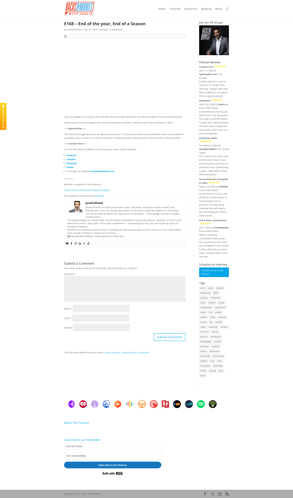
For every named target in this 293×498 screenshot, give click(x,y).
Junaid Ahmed (74, 29)
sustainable (205, 365)
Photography (205, 341)
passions (204, 336)
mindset (223, 327)
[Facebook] (71, 243)
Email (68, 318)
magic (203, 327)
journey (203, 322)
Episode (103, 29)
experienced (220, 307)
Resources (191, 9)
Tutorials (175, 9)
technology (217, 365)
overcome (204, 331)
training (212, 370)
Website (68, 327)
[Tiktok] (88, 243)
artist (202, 288)
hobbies (203, 317)
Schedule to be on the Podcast (212, 272)
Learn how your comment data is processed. (127, 352)
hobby (212, 317)
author (210, 288)
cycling (221, 302)
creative (211, 302)
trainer (203, 370)
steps (219, 361)
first (210, 312)
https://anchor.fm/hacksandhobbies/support (87, 190)
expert (203, 312)
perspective (216, 336)
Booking (206, 9)
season (203, 351)
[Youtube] (67, 243)
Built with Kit (113, 473)
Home (162, 9)
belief (215, 293)
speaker (203, 361)
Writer (203, 375)
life (211, 322)
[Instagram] (75, 243)
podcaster (204, 346)
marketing (213, 327)
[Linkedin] (80, 243)
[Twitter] (84, 243)
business (204, 297)
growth (218, 312)
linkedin (218, 322)
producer (216, 346)
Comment (70, 274)
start (212, 361)
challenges (215, 297)
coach (202, 302)
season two (205, 356)
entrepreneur (206, 307)
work (221, 370)
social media (218, 356)
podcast (217, 341)
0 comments (116, 29)
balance (220, 288)
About (219, 9)
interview (222, 317)
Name (68, 308)
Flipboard (99, 195)
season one (214, 351)
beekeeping (205, 293)
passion (215, 331)
